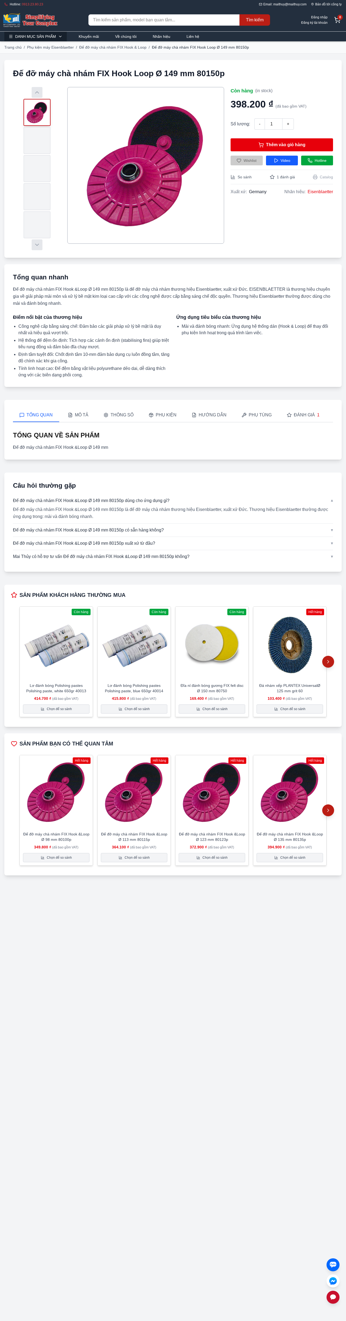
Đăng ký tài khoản (314, 23)
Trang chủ (13, 47)
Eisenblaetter (320, 191)
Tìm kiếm (255, 20)
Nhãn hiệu (161, 36)
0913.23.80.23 (32, 4)
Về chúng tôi (126, 36)
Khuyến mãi (89, 36)
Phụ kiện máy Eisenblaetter (50, 47)
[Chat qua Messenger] (333, 1281)
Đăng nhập (319, 17)
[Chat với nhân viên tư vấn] (333, 1297)
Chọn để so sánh (59, 709)
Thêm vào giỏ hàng (285, 144)
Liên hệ (193, 36)
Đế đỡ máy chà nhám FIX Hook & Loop (113, 47)
